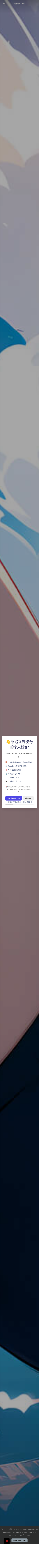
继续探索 (28, 798)
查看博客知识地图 (14, 798)
